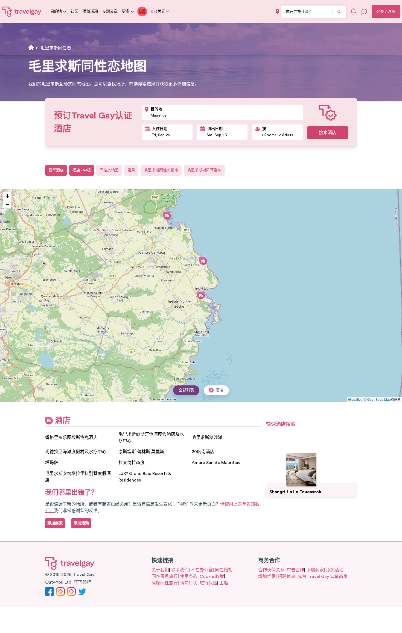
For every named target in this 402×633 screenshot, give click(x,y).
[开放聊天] (364, 11)
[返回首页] (22, 11)
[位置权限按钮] (277, 11)
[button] (201, 295)
